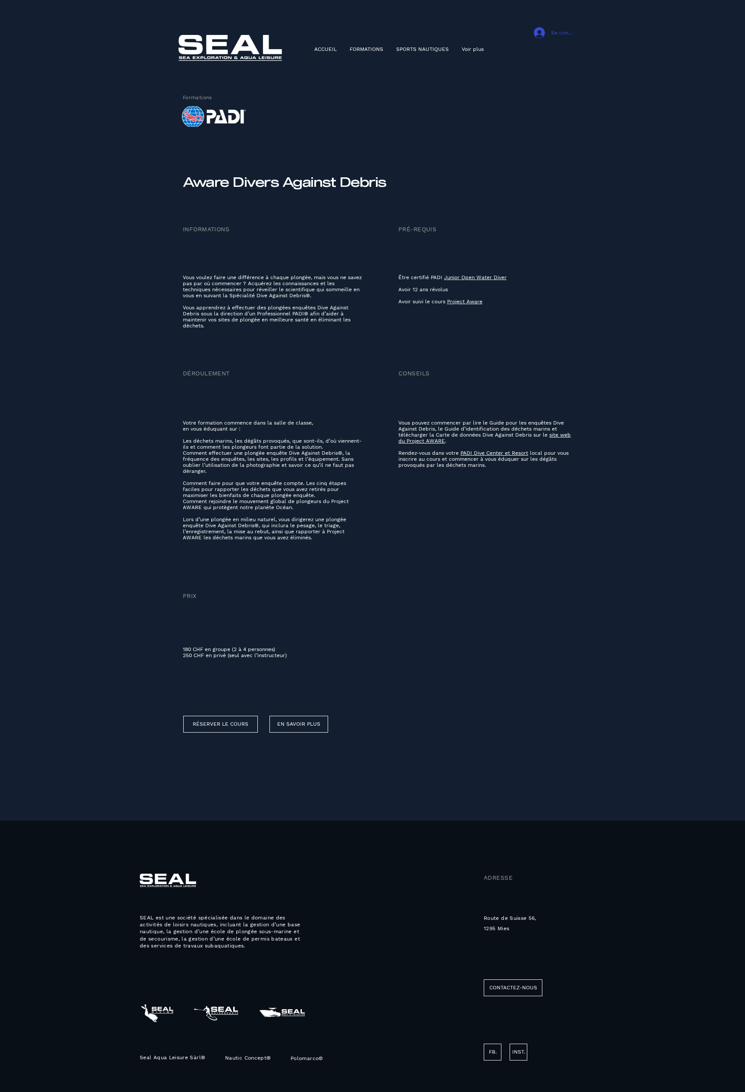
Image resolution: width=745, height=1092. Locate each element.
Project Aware (464, 302)
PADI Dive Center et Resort (494, 453)
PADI (437, 277)
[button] (492, 1052)
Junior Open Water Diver (475, 277)
